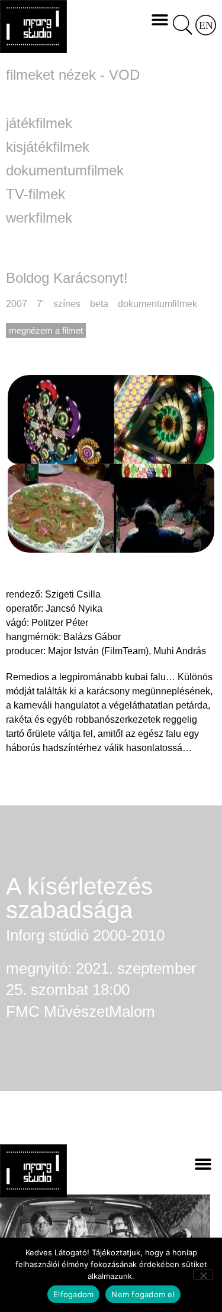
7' (40, 304)
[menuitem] (205, 25)
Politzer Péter (59, 623)
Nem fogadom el (143, 1294)
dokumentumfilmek (65, 171)
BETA (99, 304)
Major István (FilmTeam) (98, 651)
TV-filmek (35, 194)
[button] (159, 19)
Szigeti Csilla (73, 594)
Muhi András (179, 651)
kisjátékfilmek (47, 147)
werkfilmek (39, 218)
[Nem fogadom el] (203, 1274)
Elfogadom (73, 1294)
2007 (16, 304)
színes (67, 304)
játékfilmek (39, 123)
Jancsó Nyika (74, 608)
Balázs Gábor (92, 637)
